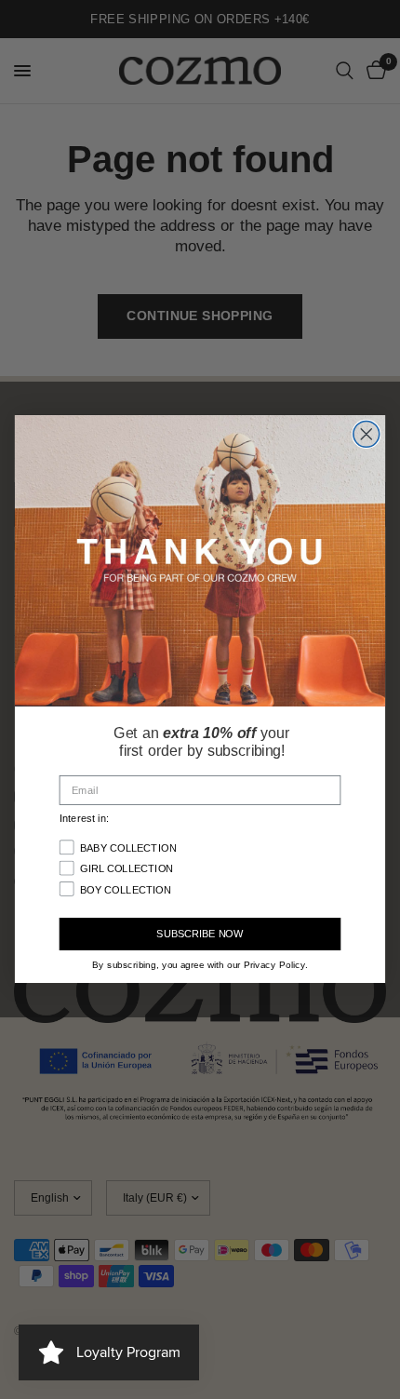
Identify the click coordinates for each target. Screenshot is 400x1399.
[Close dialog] (366, 435)
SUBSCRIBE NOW (199, 935)
